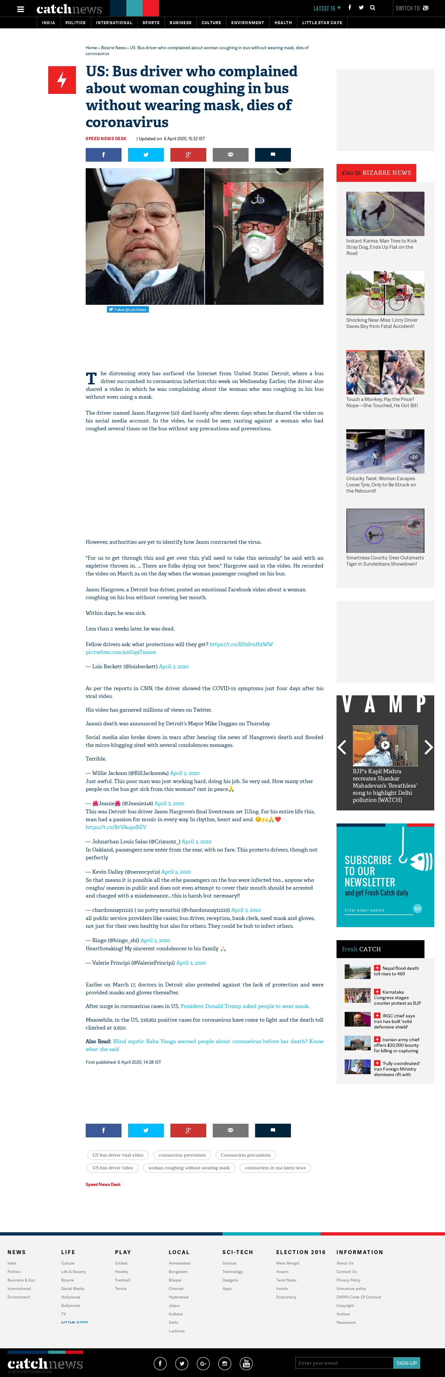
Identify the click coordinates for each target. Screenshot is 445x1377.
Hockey (121, 1271)
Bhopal (175, 1280)
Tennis (121, 1288)
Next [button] (429, 748)
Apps (227, 1288)
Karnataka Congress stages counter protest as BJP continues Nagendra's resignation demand (397, 1003)
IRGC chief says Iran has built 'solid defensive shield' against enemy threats (397, 1024)
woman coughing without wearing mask (189, 1167)
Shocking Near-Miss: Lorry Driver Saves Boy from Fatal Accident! (382, 323)
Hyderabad (179, 1297)
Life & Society (73, 1271)
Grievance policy (351, 1288)
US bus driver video (113, 1167)
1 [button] (366, 815)
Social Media (72, 1288)
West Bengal (287, 1263)
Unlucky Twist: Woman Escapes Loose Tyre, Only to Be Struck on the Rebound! (381, 484)
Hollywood (70, 1297)
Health (283, 22)
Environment (247, 22)
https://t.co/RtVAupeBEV (116, 827)
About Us (345, 1263)
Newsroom (346, 1322)
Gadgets (230, 1280)
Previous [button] (341, 748)
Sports (151, 22)
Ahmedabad (180, 1263)
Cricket (121, 1263)
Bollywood (70, 1305)
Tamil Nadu (286, 1280)
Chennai (176, 1288)
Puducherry (286, 1297)
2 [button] (375, 815)
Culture (211, 22)
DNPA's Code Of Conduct (359, 1297)
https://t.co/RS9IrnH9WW (241, 644)
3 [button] (385, 815)
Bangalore (178, 1271)
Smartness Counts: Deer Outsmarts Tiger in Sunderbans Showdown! (385, 561)
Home (91, 48)
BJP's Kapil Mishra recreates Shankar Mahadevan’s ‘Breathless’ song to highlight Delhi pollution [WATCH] (385, 786)
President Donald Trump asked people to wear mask (244, 1006)
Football (122, 1280)
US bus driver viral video (118, 1155)
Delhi (173, 1322)
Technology (233, 1271)
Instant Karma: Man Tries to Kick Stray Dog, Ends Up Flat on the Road (381, 247)
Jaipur (174, 1305)
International (19, 1288)
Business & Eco (21, 1280)
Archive (343, 1314)
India (48, 22)
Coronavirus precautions (246, 1155)
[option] (385, 764)
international (114, 22)
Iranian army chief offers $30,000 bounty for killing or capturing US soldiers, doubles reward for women (397, 1050)
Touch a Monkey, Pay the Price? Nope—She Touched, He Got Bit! (382, 402)
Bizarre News (113, 48)
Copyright (345, 1305)
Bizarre (67, 1280)
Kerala (282, 1288)
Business (181, 22)
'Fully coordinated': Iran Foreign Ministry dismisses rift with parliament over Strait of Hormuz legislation (397, 1074)
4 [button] (395, 815)
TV (63, 1314)
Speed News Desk (106, 138)
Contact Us (347, 1271)
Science (230, 1263)
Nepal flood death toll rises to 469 (396, 971)
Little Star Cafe (322, 22)
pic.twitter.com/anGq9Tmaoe (121, 652)
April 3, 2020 (174, 666)
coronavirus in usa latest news (275, 1167)
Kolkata (176, 1314)
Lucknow (177, 1331)
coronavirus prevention (182, 1155)
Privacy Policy (349, 1280)
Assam (282, 1271)
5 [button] (405, 815)
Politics (75, 22)
